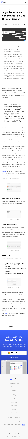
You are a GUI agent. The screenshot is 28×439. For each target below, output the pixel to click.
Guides (14, 390)
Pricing (14, 395)
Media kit (14, 413)
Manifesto (14, 405)
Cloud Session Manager (14, 421)
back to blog (6, 9)
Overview (14, 386)
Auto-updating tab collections (12, 424)
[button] (26, 2)
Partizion (4, 171)
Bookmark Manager (14, 417)
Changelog (14, 402)
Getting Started (14, 383)
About (14, 409)
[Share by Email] (22, 24)
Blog (14, 398)
